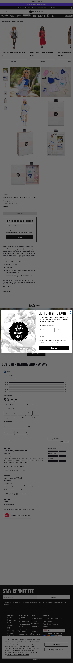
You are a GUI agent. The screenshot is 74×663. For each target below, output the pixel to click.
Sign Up (54, 348)
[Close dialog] (69, 312)
